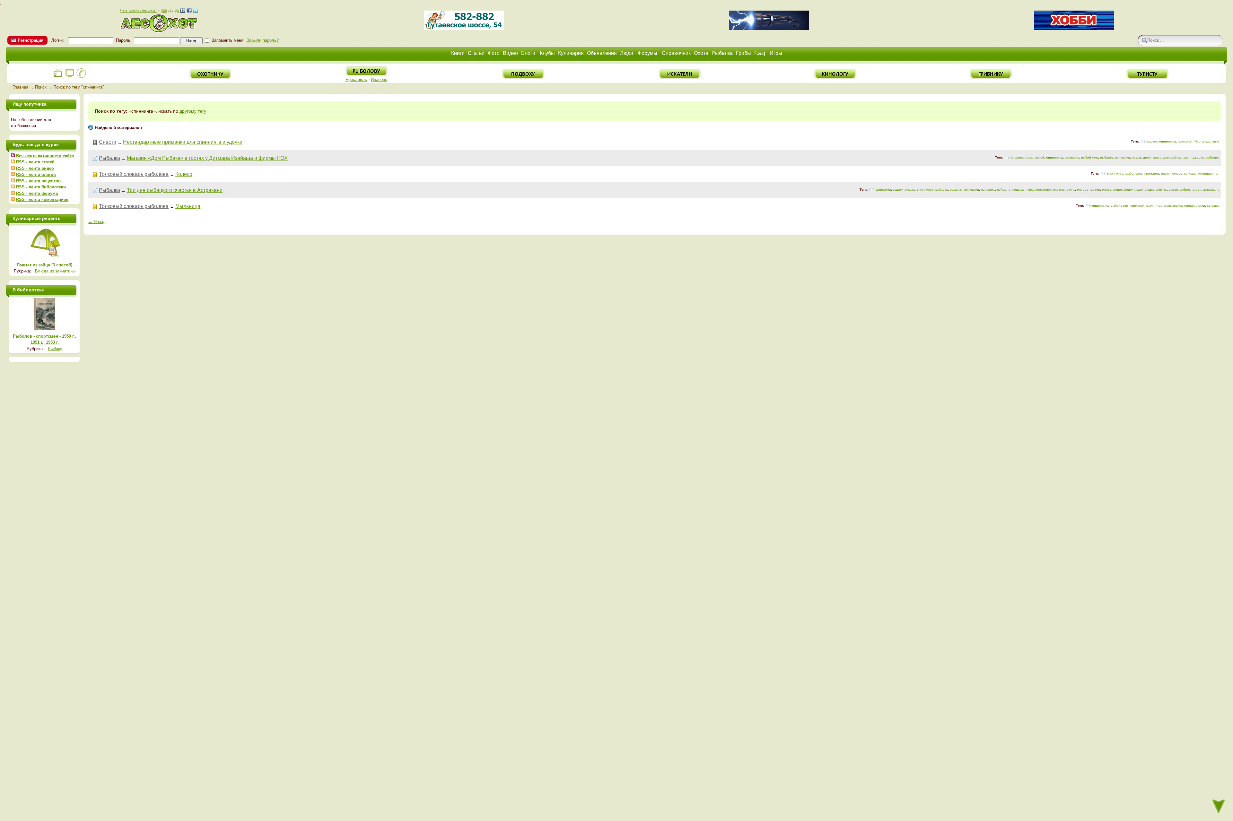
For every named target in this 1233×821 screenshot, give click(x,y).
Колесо (183, 174)
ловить (1161, 189)
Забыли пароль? (263, 40)
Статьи (476, 53)
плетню (1059, 189)
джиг (1187, 157)
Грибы (743, 53)
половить (988, 189)
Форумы (647, 53)
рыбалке (1106, 157)
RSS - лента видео (35, 168)
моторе (1083, 189)
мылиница (1154, 205)
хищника (1017, 157)
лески (1165, 173)
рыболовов (1133, 173)
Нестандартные (1206, 141)
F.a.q (759, 53)
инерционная (1208, 173)
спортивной (1035, 157)
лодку (1128, 189)
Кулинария (571, 53)
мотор (1095, 189)
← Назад (97, 221)
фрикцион (883, 189)
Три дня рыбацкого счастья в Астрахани (175, 190)
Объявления (602, 53)
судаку (898, 189)
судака (910, 189)
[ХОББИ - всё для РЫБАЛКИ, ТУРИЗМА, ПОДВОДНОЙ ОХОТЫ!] (1074, 28)
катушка (1190, 173)
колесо (1177, 173)
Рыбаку (55, 348)
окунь (1071, 189)
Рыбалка (722, 53)
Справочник (676, 53)
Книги (458, 53)
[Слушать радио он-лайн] (58, 76)
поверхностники (1039, 189)
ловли (1136, 157)
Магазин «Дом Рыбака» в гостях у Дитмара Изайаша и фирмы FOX (207, 158)
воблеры (1212, 157)
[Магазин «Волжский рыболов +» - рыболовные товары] (464, 28)
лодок (1117, 189)
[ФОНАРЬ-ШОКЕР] (769, 28)
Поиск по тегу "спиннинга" (78, 87)
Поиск (41, 87)
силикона (1072, 157)
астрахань (1211, 189)
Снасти (107, 142)
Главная (20, 87)
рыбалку (941, 189)
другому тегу (192, 111)
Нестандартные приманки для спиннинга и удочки (182, 142)
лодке (1149, 189)
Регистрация (31, 40)
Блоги (528, 53)
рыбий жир (1089, 157)
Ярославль (356, 79)
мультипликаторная (1179, 205)
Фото (494, 53)
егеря (1197, 189)
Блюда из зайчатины (55, 271)
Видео (510, 53)
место (1106, 189)
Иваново (379, 79)
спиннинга (1167, 141)
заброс (1185, 189)
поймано (1003, 189)
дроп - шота (1152, 157)
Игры (776, 53)
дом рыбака (1172, 157)
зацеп (1173, 189)
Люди (626, 53)
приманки (1185, 141)
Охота (701, 53)
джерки (1198, 157)
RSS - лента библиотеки (41, 187)
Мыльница (187, 206)
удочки (1152, 141)
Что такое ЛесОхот (138, 10)
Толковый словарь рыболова (134, 174)
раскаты (956, 189)
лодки (1138, 189)
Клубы (547, 53)
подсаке (1018, 189)
